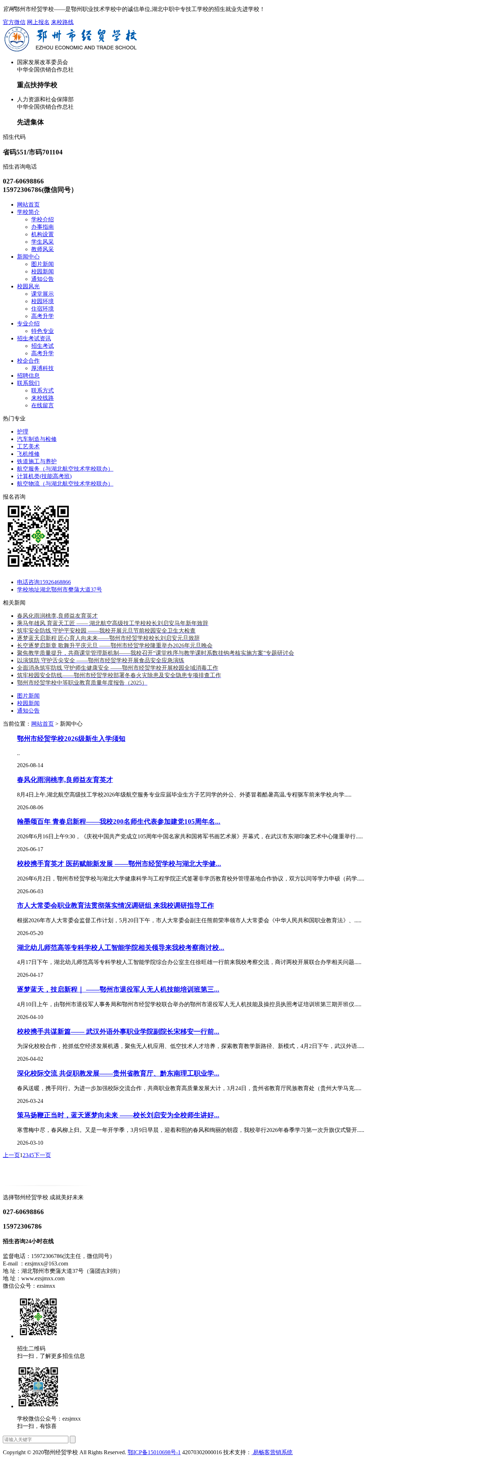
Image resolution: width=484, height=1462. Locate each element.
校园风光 (28, 286)
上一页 (11, 1155)
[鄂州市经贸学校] (70, 50)
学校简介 (28, 212)
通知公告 (42, 279)
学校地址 (59, 589)
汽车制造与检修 (37, 439)
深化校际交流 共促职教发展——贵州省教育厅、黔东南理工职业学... (118, 1073)
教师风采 (42, 249)
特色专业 (42, 331)
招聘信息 (28, 376)
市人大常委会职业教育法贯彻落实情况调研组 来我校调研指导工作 (115, 905)
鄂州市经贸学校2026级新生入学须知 (71, 738)
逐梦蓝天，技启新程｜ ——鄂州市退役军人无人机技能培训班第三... (118, 989)
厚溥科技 (42, 368)
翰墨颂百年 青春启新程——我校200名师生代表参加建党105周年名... (118, 821)
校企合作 (28, 361)
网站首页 (28, 205)
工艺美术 (28, 446)
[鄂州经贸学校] (48, 1185)
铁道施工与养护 (37, 461)
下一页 (42, 1155)
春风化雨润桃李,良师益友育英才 (65, 779)
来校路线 (62, 22)
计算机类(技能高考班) (44, 476)
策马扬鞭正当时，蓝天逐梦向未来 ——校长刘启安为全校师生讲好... (118, 1115)
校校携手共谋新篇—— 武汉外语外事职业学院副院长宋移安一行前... (118, 1031)
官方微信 (14, 22)
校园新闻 (42, 271)
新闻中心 (28, 257)
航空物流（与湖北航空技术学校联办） (65, 484)
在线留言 (42, 405)
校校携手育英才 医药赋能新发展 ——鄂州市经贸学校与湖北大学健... (119, 863)
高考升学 (42, 316)
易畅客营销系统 (272, 1452)
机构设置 (42, 234)
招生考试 (42, 346)
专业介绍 (28, 324)
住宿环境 (42, 309)
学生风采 (42, 242)
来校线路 (42, 398)
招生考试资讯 (34, 338)
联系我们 (28, 383)
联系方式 (42, 390)
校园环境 (42, 301)
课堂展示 (42, 294)
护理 (22, 432)
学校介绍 (42, 219)
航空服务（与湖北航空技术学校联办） (65, 469)
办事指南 (42, 227)
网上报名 (38, 22)
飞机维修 (28, 454)
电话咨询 (44, 582)
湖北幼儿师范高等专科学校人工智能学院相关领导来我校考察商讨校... (120, 947)
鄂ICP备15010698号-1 (154, 1452)
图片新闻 (42, 264)
